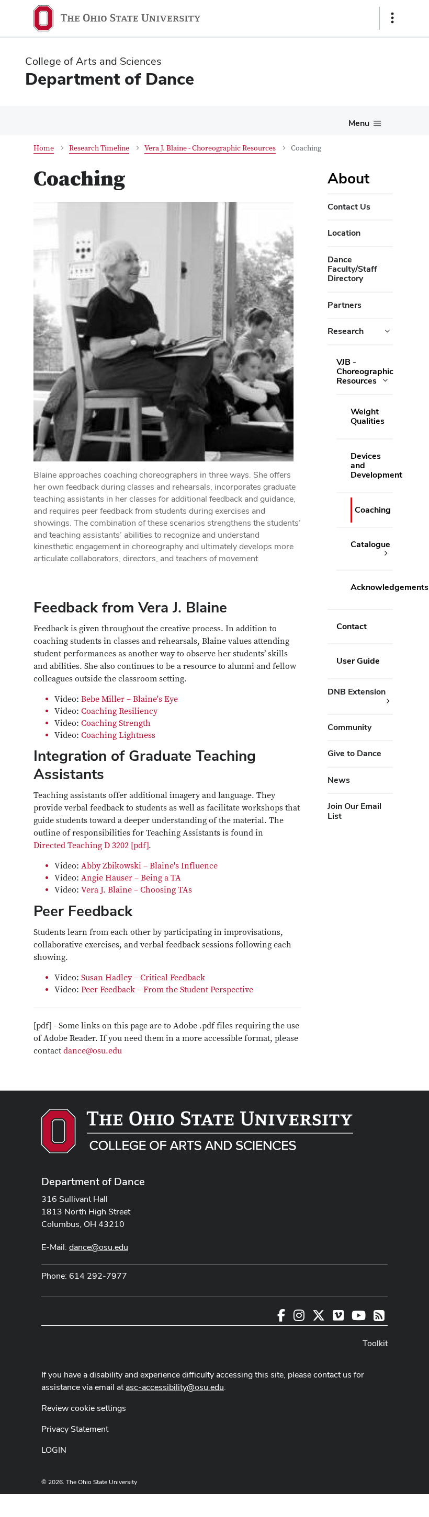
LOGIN (53, 1449)
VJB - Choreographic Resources (364, 371)
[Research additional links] (387, 331)
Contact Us (349, 206)
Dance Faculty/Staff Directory (352, 269)
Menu (358, 123)
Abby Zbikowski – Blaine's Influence (149, 866)
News (339, 779)
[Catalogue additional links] (386, 553)
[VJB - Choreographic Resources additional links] (385, 380)
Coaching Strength (116, 723)
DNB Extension (357, 691)
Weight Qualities (368, 416)
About (348, 178)
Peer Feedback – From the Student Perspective (167, 990)
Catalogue (370, 544)
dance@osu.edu (92, 1051)
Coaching (373, 509)
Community (349, 727)
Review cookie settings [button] (83, 1408)
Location (344, 232)
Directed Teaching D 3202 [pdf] (91, 845)
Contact (351, 626)
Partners (345, 304)
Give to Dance (354, 753)
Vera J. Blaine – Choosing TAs (136, 890)
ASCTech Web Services (355, 1503)
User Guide (358, 660)
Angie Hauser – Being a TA (131, 878)
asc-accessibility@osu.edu (175, 1387)
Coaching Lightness (118, 735)
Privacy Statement (74, 1428)
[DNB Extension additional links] (388, 701)
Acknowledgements (389, 587)
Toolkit (375, 1343)
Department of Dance (93, 1181)
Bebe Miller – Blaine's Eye (129, 699)
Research (346, 331)
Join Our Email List (354, 811)
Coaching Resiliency (119, 711)
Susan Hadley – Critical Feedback (143, 977)
